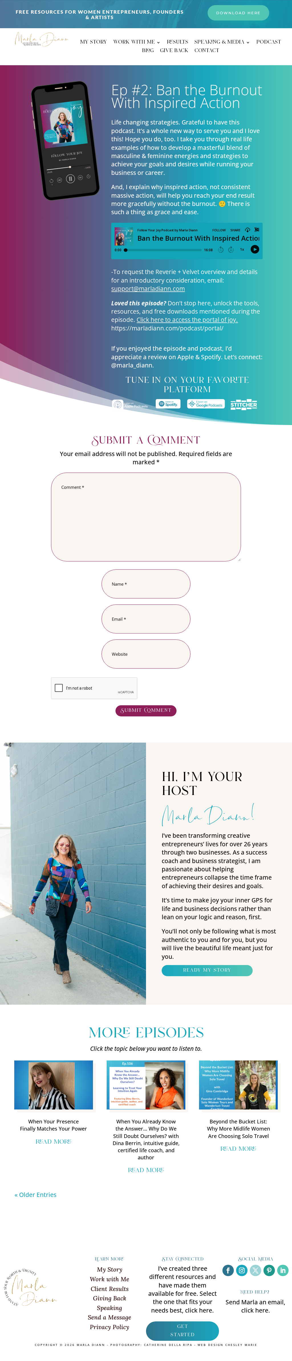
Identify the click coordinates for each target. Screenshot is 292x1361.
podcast (268, 43)
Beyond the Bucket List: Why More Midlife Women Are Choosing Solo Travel (238, 1128)
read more (54, 1142)
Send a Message (109, 1317)
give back (174, 52)
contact (206, 52)
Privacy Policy (109, 1327)
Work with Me (109, 1279)
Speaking (109, 1308)
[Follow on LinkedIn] (283, 1270)
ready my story (207, 970)
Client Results (110, 1289)
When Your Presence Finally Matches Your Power (53, 1125)
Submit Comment (146, 710)
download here (238, 13)
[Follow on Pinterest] (269, 1270)
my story (93, 43)
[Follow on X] (255, 1270)
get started (182, 1331)
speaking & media (219, 43)
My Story (109, 1269)
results (177, 43)
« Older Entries (35, 1195)
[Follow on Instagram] (242, 1270)
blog (148, 52)
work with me (134, 43)
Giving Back (109, 1298)
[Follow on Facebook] (228, 1270)
